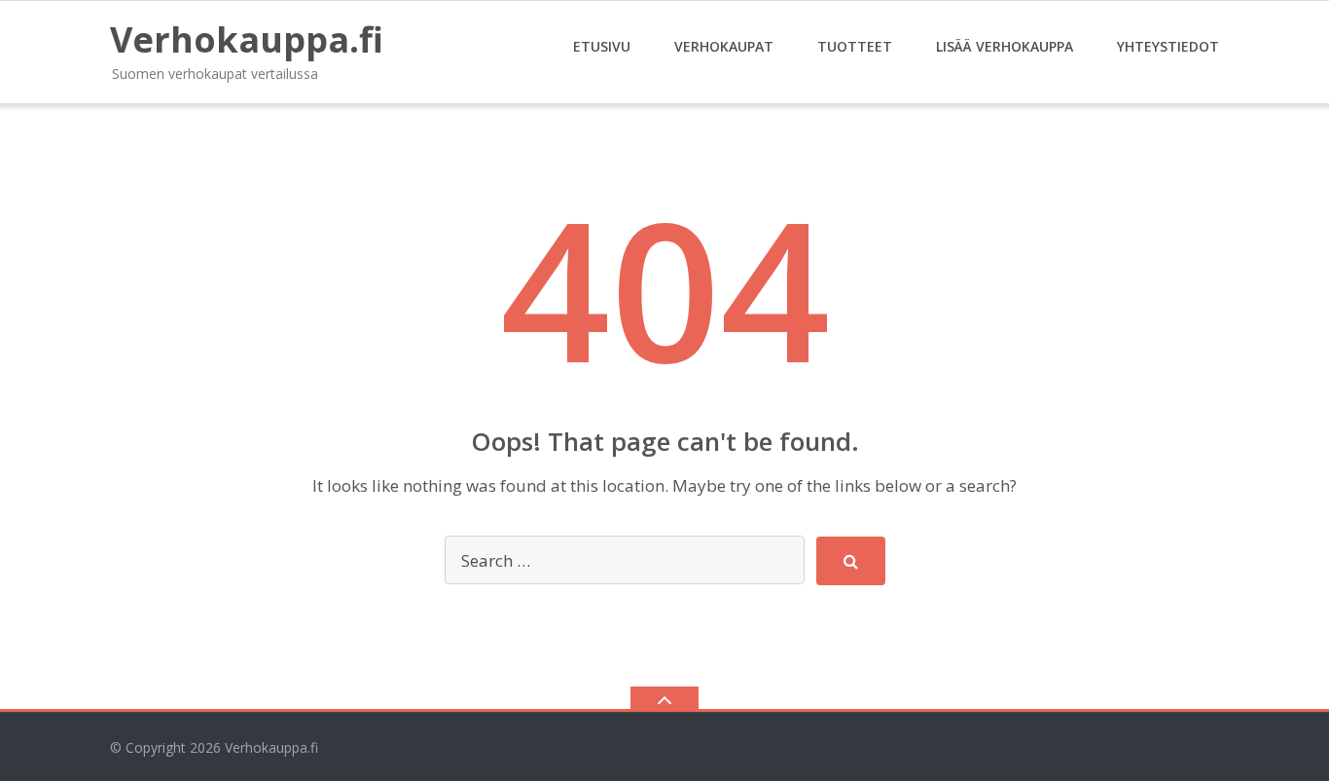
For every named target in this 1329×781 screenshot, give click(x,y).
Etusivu (601, 46)
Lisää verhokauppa (1004, 46)
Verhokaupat (723, 46)
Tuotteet (854, 46)
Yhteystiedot (1168, 46)
